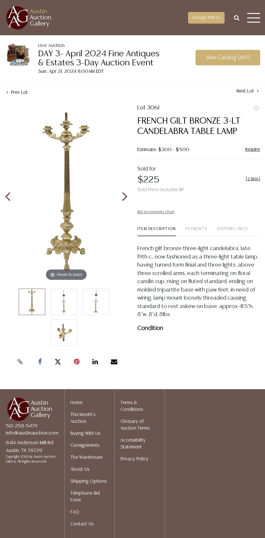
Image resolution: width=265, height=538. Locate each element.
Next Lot (246, 91)
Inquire (252, 149)
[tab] (156, 231)
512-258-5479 (21, 425)
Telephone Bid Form (85, 496)
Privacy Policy (134, 459)
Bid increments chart (156, 212)
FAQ (74, 512)
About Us (79, 469)
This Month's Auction (82, 418)
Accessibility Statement (133, 443)
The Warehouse (86, 457)
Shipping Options (88, 481)
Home (76, 403)
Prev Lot (19, 92)
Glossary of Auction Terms (135, 425)
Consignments (84, 445)
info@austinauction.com (32, 433)
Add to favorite (256, 109)
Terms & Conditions (132, 406)
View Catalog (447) (228, 57)
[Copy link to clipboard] (20, 362)
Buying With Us (85, 433)
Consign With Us (206, 17)
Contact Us (81, 524)
